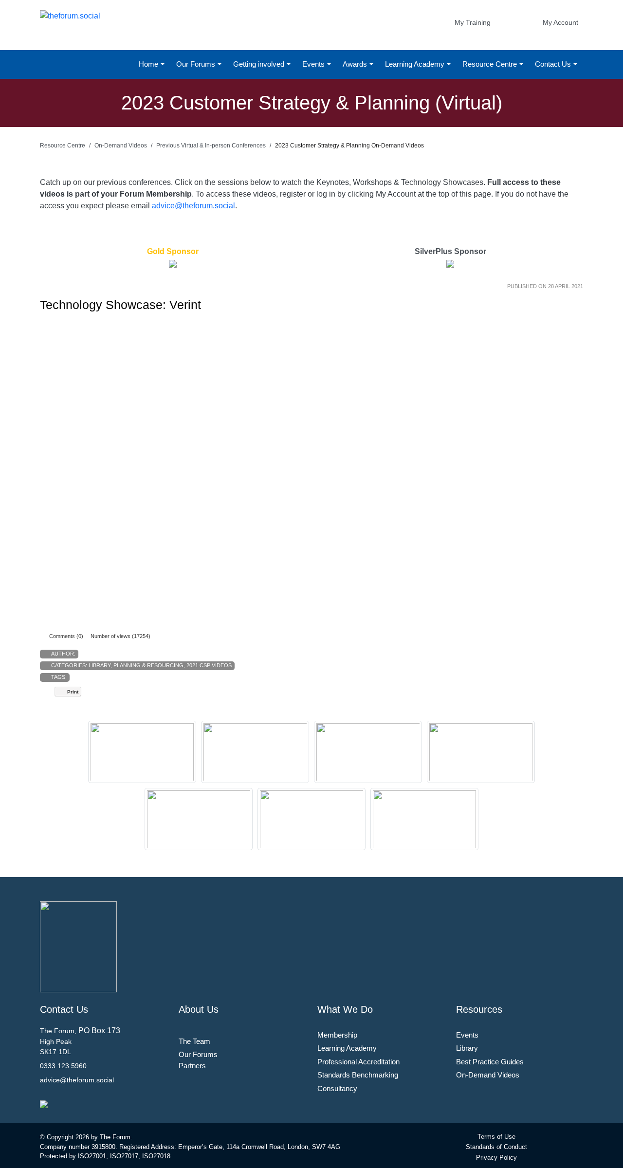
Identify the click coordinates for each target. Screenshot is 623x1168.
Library (99, 665)
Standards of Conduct (496, 1146)
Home (149, 64)
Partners (192, 1065)
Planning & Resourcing (148, 665)
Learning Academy (415, 64)
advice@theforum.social (193, 205)
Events (314, 64)
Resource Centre (490, 64)
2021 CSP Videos (209, 665)
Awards (356, 64)
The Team (194, 1041)
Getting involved (259, 64)
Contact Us (554, 64)
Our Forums (196, 64)
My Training (473, 22)
